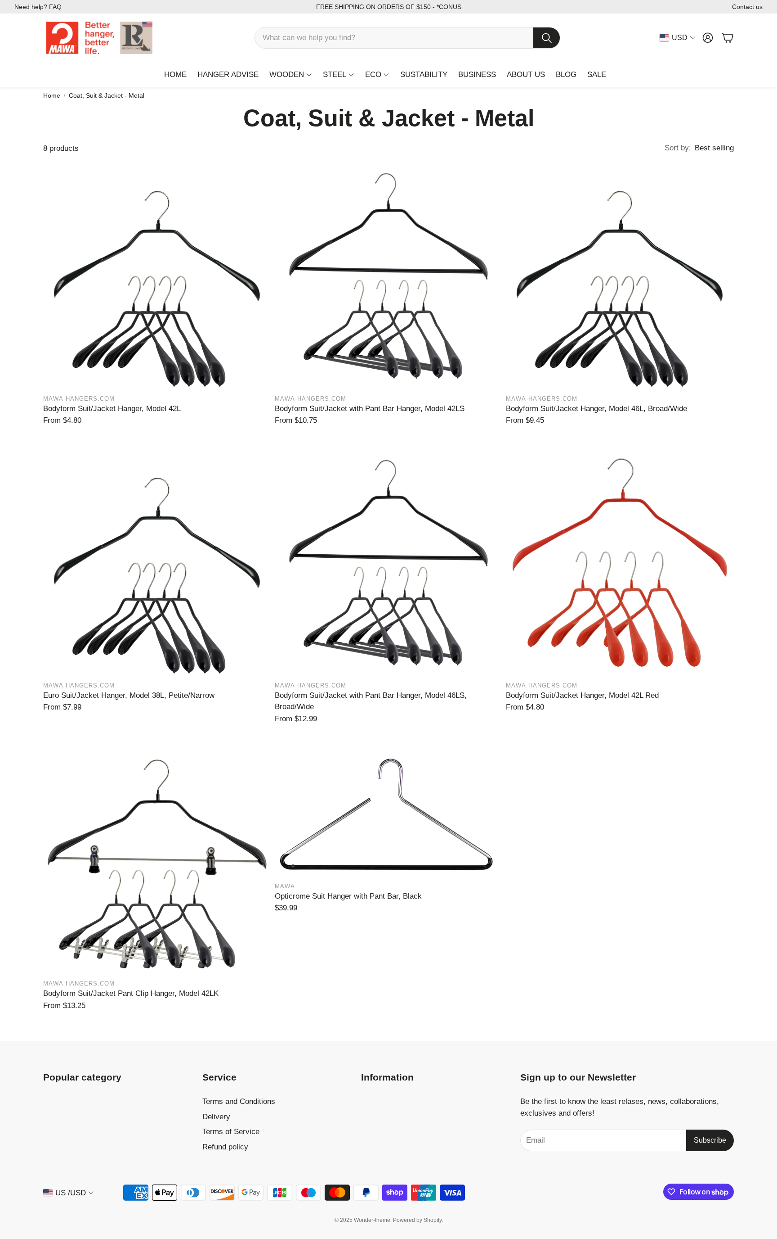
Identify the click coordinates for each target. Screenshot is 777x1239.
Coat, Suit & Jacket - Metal (106, 95)
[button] (407, 37)
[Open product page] (157, 276)
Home (51, 95)
